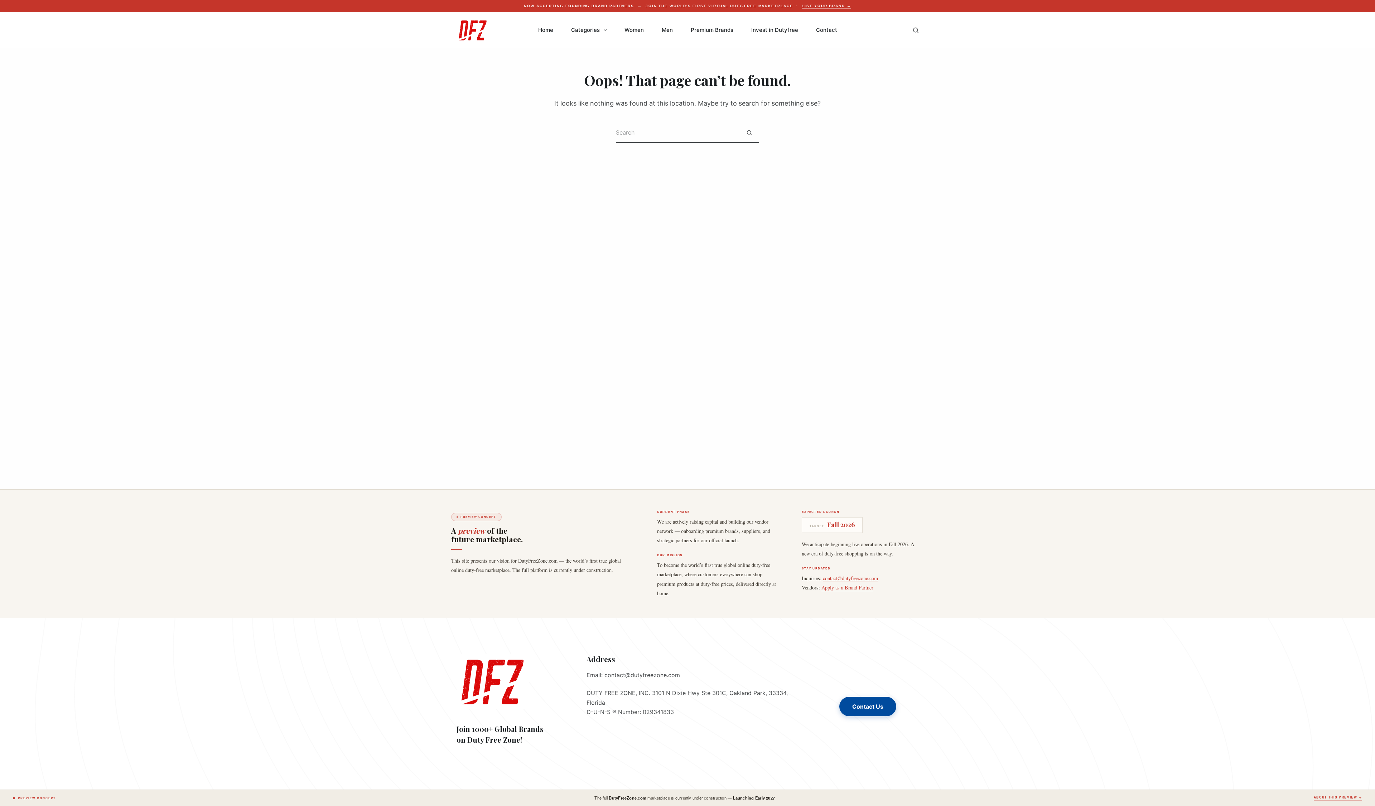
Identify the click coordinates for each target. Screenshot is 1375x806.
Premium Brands (712, 29)
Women (634, 29)
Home (545, 29)
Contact (826, 29)
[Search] (915, 30)
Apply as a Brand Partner (847, 587)
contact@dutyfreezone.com (850, 578)
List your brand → (826, 6)
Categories (585, 29)
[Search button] (749, 133)
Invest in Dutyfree (774, 29)
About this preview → (1338, 797)
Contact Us (867, 706)
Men (667, 29)
